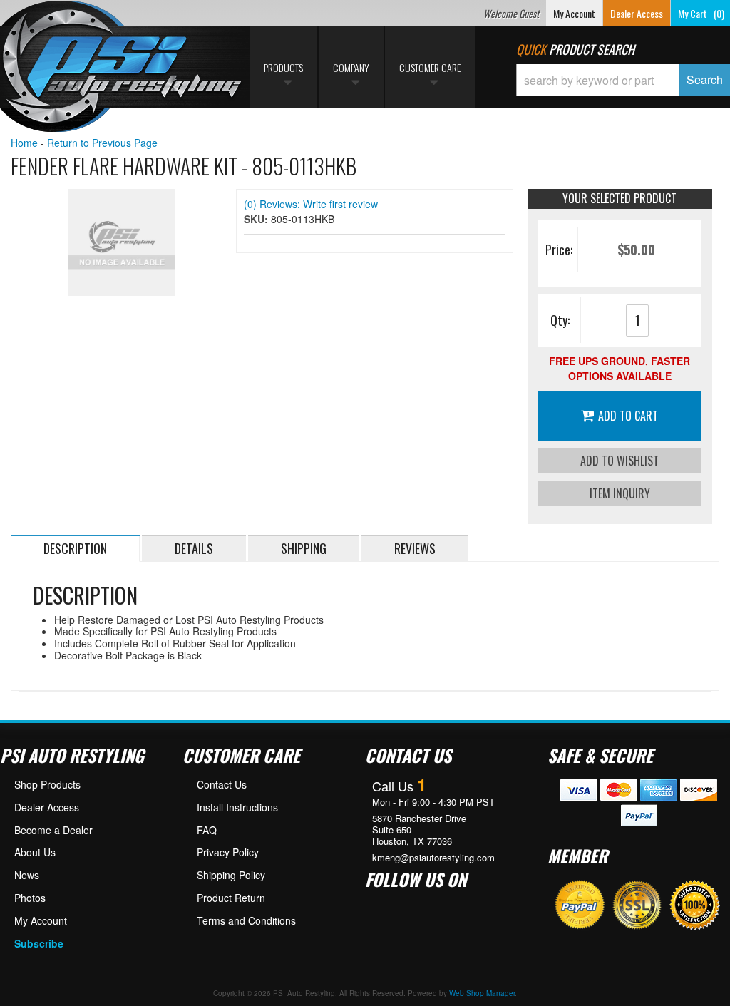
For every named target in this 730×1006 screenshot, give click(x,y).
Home (24, 142)
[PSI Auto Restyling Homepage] (122, 68)
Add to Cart (628, 415)
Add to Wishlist (619, 460)
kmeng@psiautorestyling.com (433, 857)
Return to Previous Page (102, 142)
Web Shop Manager (482, 993)
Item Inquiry (620, 493)
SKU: (257, 219)
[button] (623, 80)
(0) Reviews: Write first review (311, 204)
